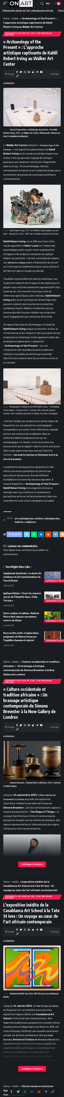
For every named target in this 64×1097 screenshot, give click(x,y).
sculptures (30, 522)
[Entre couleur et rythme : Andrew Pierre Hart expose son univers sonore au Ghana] (52, 616)
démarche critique (17, 262)
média (15, 18)
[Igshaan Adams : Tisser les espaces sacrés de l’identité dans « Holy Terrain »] (52, 596)
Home (6, 18)
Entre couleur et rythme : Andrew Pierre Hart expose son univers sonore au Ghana (21, 617)
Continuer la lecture (32, 864)
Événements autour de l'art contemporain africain (28, 34)
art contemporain (24, 518)
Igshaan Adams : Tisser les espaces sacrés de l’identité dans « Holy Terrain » (22, 597)
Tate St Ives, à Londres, (47, 1006)
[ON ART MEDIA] (21, 3)
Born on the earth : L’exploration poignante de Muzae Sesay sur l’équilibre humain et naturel (21, 636)
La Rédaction (8, 83)
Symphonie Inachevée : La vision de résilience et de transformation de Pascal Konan (22, 577)
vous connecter (24, 549)
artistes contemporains (47, 518)
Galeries (19, 522)
